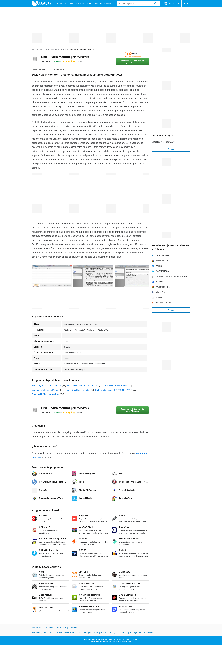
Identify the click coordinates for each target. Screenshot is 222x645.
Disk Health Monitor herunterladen (83, 385)
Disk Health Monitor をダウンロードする (113, 390)
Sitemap (73, 628)
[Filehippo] (41, 3)
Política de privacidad (88, 633)
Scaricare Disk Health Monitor (45, 390)
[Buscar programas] (155, 3)
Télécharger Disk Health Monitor (46, 385)
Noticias (61, 4)
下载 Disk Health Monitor (116, 385)
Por (47, 61)
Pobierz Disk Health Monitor (77, 390)
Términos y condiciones (43, 633)
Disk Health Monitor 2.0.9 (163, 142)
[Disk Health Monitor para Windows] (35, 59)
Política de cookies (65, 633)
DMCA (124, 633)
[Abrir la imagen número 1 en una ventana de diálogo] (93, 276)
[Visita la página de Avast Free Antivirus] (132, 54)
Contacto (49, 628)
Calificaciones (76, 4)
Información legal (109, 633)
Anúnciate (61, 628)
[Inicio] (33, 49)
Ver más (171, 149)
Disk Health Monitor (65, 57)
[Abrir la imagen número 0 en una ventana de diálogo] (52, 276)
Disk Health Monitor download (45, 394)
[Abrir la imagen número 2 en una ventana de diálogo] (134, 276)
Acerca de (36, 628)
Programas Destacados (99, 4)
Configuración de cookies (142, 633)
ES (184, 3)
